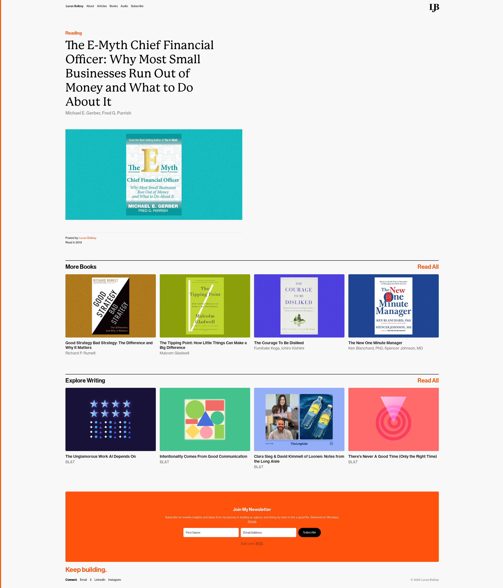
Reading (73, 33)
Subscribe (137, 6)
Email (83, 579)
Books (114, 6)
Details (252, 521)
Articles (102, 6)
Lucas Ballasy (75, 6)
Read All (428, 266)
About (90, 6)
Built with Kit (252, 543)
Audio (124, 6)
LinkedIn (100, 579)
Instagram (114, 579)
